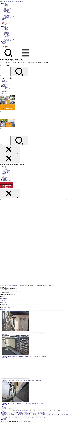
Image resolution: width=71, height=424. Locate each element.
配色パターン (5, 19)
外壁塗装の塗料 (3, 296)
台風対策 (6, 36)
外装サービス (5, 85)
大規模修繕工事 (7, 17)
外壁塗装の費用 (4, 304)
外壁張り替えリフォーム (9, 16)
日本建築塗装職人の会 (14, 285)
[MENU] (25, 56)
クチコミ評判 (3, 300)
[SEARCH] (8, 56)
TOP (3, 406)
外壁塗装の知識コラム (6, 84)
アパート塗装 (7, 12)
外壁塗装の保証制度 (4, 302)
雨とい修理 (6, 9)
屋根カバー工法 (7, 8)
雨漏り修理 (6, 10)
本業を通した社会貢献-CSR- (7, 408)
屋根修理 (6, 6)
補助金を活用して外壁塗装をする (7, 307)
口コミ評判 (4, 82)
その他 (3, 80)
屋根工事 (6, 172)
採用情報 (4, 418)
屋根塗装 (6, 5)
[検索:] (5, 75)
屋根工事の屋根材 (4, 298)
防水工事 (6, 11)
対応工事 (4, 3)
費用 (5, 24)
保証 (3, 22)
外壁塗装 (6, 4)
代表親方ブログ (5, 81)
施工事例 (4, 20)
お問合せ (4, 419)
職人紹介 (4, 18)
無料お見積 (3, 309)
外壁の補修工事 (7, 15)
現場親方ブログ (5, 91)
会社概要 (4, 407)
